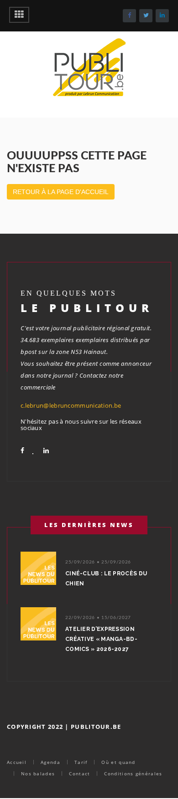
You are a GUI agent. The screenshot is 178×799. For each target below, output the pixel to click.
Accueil (16, 762)
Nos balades (38, 773)
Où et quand (118, 762)
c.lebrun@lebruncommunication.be (71, 405)
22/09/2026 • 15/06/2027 (98, 617)
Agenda (50, 762)
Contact (79, 773)
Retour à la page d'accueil (61, 191)
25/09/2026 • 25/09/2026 (98, 562)
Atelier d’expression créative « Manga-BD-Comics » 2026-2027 (101, 639)
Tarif (81, 762)
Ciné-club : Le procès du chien (106, 578)
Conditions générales (133, 773)
